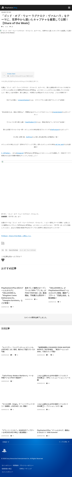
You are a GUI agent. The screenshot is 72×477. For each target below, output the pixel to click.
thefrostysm (55, 130)
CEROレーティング (25, 469)
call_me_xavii (59, 144)
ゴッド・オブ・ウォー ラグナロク (28, 250)
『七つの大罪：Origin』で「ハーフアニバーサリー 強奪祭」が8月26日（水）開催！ (18, 405)
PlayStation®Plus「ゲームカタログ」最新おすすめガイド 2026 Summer (53, 431)
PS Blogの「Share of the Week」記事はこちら (16, 236)
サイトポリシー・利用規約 (10, 465)
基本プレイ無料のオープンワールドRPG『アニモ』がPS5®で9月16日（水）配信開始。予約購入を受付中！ (35, 292)
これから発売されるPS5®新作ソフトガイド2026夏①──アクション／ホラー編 (52, 405)
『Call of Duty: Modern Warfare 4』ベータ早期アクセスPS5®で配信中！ (17, 377)
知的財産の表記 (7, 469)
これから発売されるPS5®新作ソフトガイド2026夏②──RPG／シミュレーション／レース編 (53, 378)
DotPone (29, 137)
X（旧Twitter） (6, 153)
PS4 (3, 250)
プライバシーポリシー (26, 465)
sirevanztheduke (23, 100)
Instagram (20, 153)
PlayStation (11, 8)
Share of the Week (13, 250)
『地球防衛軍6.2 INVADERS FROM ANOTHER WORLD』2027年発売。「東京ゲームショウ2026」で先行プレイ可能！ (53, 349)
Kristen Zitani (11, 74)
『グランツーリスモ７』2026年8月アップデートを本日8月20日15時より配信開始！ (17, 431)
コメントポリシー (7, 472)
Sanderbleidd (57, 112)
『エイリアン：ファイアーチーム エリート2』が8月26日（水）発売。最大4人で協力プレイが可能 (18, 349)
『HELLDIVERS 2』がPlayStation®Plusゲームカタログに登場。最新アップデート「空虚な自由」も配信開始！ (59, 293)
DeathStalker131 (30, 122)
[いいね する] (11, 307)
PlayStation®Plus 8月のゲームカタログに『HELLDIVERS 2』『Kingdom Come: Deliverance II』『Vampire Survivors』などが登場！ (12, 295)
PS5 (6, 250)
